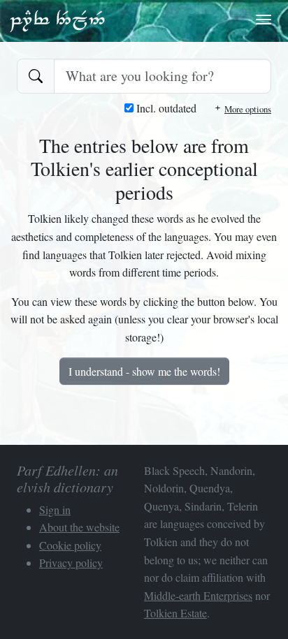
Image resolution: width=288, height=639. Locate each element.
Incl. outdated (165, 108)
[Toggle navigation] (263, 19)
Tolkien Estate (175, 612)
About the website (79, 527)
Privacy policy (71, 562)
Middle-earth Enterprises (198, 595)
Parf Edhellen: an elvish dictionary (57, 20)
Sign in (55, 509)
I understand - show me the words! (144, 371)
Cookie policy (70, 545)
